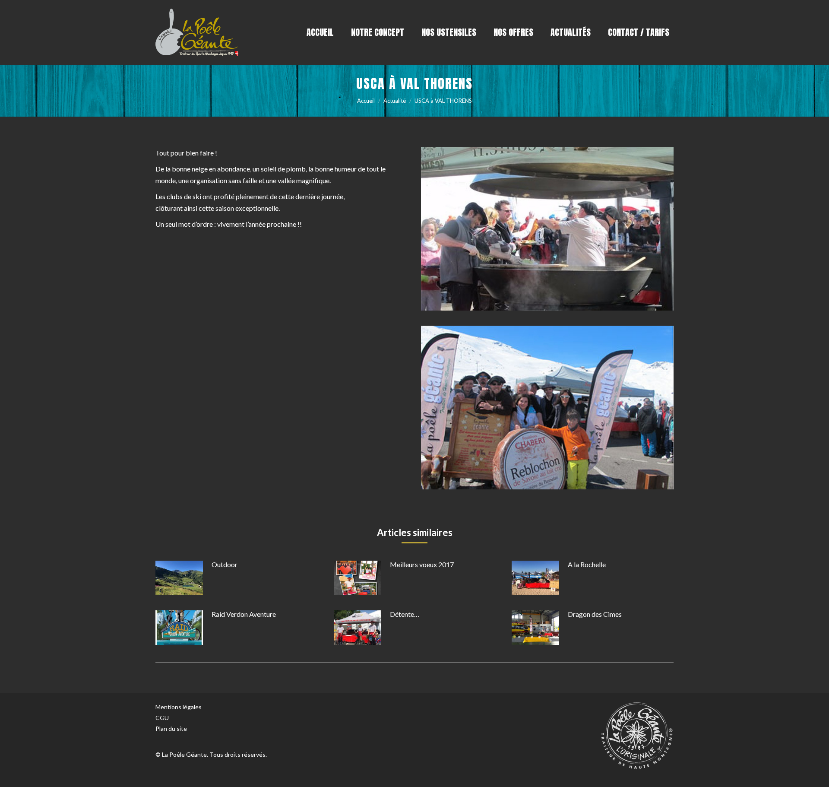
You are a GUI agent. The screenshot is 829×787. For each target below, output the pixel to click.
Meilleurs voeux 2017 (422, 564)
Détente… (404, 614)
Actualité (394, 100)
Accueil (366, 100)
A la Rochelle (587, 564)
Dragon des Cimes (595, 614)
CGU (162, 717)
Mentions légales (178, 707)
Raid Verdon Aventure (244, 614)
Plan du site (171, 728)
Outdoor (224, 564)
